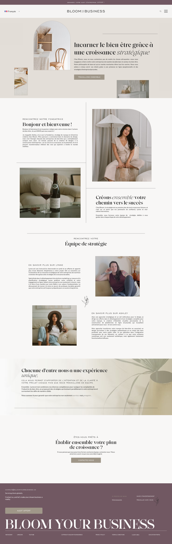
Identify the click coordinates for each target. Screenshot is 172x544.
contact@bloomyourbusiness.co (20, 490)
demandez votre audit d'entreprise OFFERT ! (86, 2)
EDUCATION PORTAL (154, 534)
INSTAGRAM (8, 534)
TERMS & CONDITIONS (118, 534)
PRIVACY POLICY (100, 534)
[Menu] (166, 11)
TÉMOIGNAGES (117, 500)
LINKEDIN (20, 534)
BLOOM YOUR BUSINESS (80, 524)
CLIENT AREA (135, 535)
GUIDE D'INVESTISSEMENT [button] (145, 496)
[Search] (160, 11)
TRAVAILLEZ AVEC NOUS (145, 500)
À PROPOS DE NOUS (119, 496)
